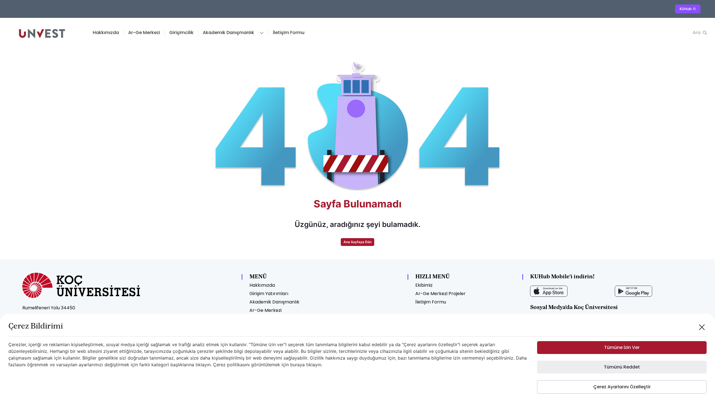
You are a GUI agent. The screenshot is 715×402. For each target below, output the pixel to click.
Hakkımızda (106, 32)
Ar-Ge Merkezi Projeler (440, 293)
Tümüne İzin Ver (622, 347)
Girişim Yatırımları (268, 293)
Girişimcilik (181, 32)
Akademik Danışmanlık (274, 302)
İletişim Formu (288, 32)
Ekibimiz (424, 285)
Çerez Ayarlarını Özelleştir (622, 387)
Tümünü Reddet (622, 367)
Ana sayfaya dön (357, 242)
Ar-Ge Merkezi (144, 32)
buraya (297, 364)
